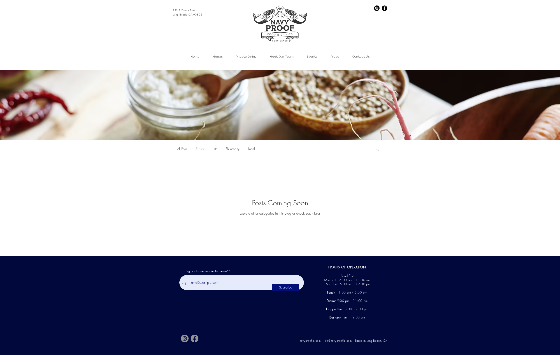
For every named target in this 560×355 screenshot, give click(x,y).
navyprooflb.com (310, 341)
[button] (377, 149)
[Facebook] (384, 8)
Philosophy (232, 149)
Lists (214, 149)
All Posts (182, 149)
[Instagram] (377, 8)
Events (200, 149)
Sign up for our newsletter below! (207, 271)
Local (251, 149)
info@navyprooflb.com (338, 341)
